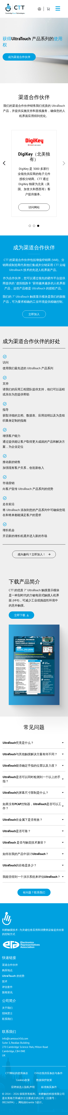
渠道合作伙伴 (10, 964)
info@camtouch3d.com (15, 1038)
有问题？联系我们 (34, 892)
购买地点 (7, 970)
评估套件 (7, 987)
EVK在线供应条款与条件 (49, 1073)
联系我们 (7, 1019)
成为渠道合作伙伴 (19, 57)
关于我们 (7, 1007)
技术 (4, 981)
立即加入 (34, 314)
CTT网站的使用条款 (16, 1073)
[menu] (58, 9)
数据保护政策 (44, 1080)
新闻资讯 (7, 992)
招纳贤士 (7, 1013)
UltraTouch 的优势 (13, 976)
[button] (30, 226)
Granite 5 (31, 1102)
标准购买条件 (49, 1087)
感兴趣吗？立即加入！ (32, 554)
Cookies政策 (23, 1080)
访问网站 (34, 207)
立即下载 (19, 615)
